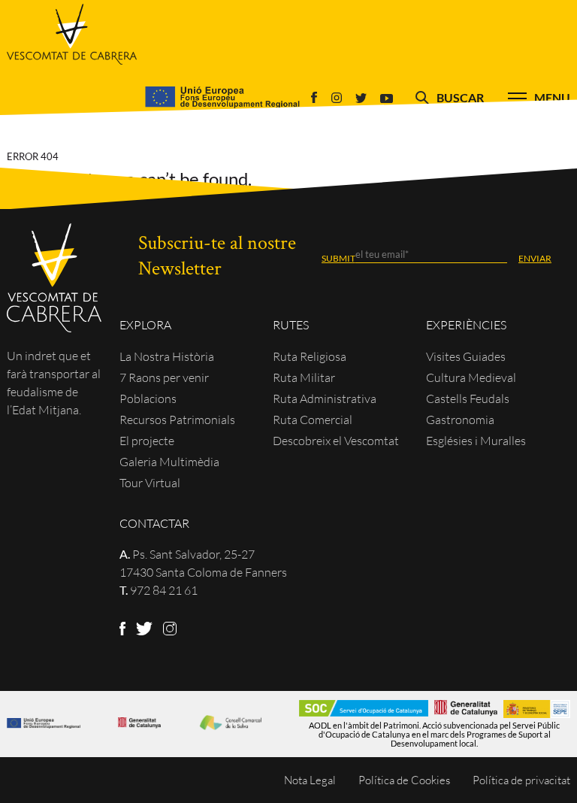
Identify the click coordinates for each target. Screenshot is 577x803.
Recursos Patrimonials (177, 419)
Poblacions (148, 398)
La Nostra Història (166, 356)
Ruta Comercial (312, 419)
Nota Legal (310, 780)
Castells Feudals (467, 398)
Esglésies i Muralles (476, 440)
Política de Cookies (404, 780)
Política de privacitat (521, 780)
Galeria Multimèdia (169, 461)
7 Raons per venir (164, 377)
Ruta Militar (304, 377)
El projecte (146, 440)
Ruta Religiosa (309, 356)
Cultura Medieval (471, 377)
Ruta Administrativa (324, 398)
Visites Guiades (466, 356)
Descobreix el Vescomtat (336, 440)
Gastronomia (460, 419)
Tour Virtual (149, 482)
